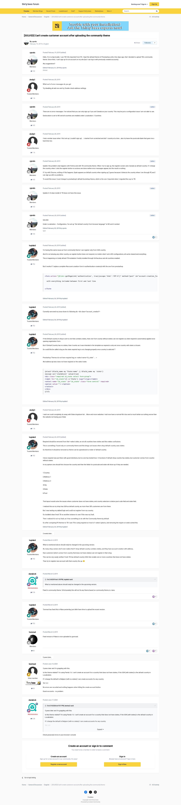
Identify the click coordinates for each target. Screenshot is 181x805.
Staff (73, 11)
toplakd (32, 245)
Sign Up (154, 4)
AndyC (32, 80)
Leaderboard (63, 11)
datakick (32, 574)
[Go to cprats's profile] (26, 42)
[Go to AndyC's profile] (32, 87)
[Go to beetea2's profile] (32, 671)
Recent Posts (50, 11)
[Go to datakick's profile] (32, 581)
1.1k (33, 98)
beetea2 (32, 664)
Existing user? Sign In (139, 4)
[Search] (156, 11)
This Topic (149, 11)
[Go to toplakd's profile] (32, 253)
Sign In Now (122, 764)
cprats (34, 41)
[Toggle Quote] (46, 579)
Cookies (90, 797)
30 (34, 688)
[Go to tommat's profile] (32, 639)
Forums (26, 11)
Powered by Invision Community (90, 802)
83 (34, 651)
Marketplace (99, 11)
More (109, 11)
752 (33, 264)
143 (33, 71)
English (46, 44)
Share (137, 43)
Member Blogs (38, 11)
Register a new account (59, 764)
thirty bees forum (30, 4)
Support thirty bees (85, 11)
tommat (32, 632)
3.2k (33, 592)
